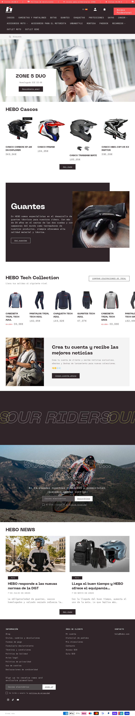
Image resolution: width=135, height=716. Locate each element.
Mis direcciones (74, 642)
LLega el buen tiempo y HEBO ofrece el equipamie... (97, 586)
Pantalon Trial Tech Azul (39, 315)
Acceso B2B (71, 650)
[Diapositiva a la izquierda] (10, 308)
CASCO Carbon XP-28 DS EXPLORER (19, 149)
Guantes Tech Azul (86, 315)
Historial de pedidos (77, 638)
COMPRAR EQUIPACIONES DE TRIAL (109, 278)
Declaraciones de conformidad (22, 669)
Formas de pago (14, 642)
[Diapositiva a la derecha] (124, 308)
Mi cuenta (71, 634)
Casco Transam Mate (83, 155)
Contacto (70, 646)
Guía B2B (70, 654)
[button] (121, 17)
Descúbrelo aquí (31, 89)
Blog (8, 634)
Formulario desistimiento (20, 646)
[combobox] (24, 36)
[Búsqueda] (10, 36)
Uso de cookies (14, 665)
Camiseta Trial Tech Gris (108, 316)
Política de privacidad (18, 661)
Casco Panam (46, 147)
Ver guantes (20, 240)
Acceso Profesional (124, 11)
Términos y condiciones (18, 650)
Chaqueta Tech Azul (63, 315)
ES (83, 9)
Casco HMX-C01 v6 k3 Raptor (115, 149)
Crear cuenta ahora (65, 376)
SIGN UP (49, 687)
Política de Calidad (17, 654)
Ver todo (67, 167)
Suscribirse (83, 499)
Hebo (13, 713)
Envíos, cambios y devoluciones (23, 638)
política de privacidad (76, 505)
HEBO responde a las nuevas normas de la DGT (32, 586)
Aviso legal (12, 657)
